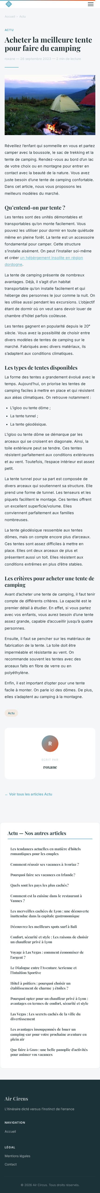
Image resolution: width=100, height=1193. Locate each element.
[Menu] (90, 4)
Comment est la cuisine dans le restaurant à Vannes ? (46, 898)
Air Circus (16, 1098)
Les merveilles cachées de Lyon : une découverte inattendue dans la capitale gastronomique (49, 913)
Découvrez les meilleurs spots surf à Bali (43, 926)
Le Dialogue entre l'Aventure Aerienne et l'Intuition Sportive (43, 970)
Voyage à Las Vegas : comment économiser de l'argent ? (47, 954)
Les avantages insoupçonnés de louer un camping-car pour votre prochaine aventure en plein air (48, 1034)
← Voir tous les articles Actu (28, 794)
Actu (22, 16)
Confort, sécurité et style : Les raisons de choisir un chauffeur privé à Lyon (49, 939)
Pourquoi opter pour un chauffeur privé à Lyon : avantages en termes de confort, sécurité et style (49, 1001)
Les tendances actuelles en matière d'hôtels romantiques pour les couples (45, 851)
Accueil (10, 16)
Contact (11, 1164)
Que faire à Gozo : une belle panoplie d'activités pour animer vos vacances (49, 1052)
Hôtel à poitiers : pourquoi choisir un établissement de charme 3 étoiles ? (40, 985)
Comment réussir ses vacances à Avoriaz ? (44, 864)
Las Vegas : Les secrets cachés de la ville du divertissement (45, 1016)
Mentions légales (17, 1156)
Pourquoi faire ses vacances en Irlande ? (42, 874)
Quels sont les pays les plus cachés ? (39, 885)
